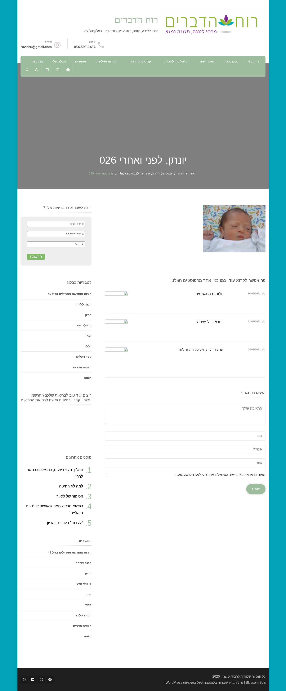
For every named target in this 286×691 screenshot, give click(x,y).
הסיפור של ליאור (69, 496)
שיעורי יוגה (207, 61)
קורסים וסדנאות (140, 61)
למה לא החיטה (71, 486)
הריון (181, 173)
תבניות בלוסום (217, 682)
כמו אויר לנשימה (210, 322)
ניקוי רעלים (83, 356)
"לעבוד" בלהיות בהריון (65, 523)
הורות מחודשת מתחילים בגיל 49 (69, 293)
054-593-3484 (84, 47)
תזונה (87, 377)
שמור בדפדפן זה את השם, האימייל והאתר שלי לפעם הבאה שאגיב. (219, 475)
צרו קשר (37, 61)
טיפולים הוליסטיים (175, 61)
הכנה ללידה (83, 304)
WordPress (174, 682)
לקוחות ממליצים (106, 61)
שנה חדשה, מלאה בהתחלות (201, 350)
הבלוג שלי (59, 61)
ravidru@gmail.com (36, 47)
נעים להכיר (231, 61)
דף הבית (253, 61)
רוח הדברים (136, 19)
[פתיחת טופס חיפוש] (27, 70)
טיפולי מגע (84, 325)
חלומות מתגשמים (209, 294)
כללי (88, 346)
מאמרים (80, 61)
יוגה (88, 335)
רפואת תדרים (82, 367)
